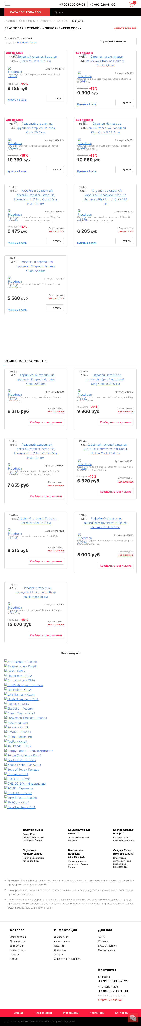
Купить (57, 98)
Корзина (103, 941)
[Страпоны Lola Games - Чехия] (70, 694)
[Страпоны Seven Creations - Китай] (70, 755)
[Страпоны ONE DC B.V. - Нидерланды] (70, 783)
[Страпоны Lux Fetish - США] (70, 689)
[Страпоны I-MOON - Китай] (70, 778)
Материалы (71, 1012)
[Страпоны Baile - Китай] (70, 670)
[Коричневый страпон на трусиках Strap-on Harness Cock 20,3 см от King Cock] (36, 379)
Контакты (122, 1012)
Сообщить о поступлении (46, 422)
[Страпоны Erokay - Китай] (70, 727)
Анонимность (62, 941)
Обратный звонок (110, 1000)
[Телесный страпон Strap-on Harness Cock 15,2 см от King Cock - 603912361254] (36, 58)
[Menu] (7, 4)
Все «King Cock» (26, 42)
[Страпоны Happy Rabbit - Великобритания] (70, 750)
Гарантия (59, 945)
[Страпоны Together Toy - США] (70, 807)
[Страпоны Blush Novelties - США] (70, 699)
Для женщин (18, 941)
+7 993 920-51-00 (102, 4)
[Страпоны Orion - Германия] (70, 736)
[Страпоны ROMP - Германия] (70, 788)
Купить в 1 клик (17, 99)
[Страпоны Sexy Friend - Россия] (70, 797)
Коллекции (97, 1012)
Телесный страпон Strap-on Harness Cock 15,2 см (34, 74)
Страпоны (46, 20)
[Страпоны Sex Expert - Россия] (70, 760)
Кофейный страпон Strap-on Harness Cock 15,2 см (34, 536)
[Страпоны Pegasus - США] (70, 703)
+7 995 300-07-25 (72, 4)
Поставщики (43, 1012)
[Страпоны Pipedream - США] (15, 72)
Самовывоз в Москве (67, 958)
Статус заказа (107, 950)
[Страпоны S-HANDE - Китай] (70, 792)
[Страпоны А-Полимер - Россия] (70, 661)
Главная (9, 20)
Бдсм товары (18, 950)
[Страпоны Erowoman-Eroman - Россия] (70, 717)
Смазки (14, 954)
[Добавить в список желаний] (63, 54)
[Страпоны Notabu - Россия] (70, 732)
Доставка (60, 950)
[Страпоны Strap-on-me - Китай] (70, 666)
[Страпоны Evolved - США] (70, 774)
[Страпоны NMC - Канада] (70, 722)
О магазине (61, 936)
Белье (13, 958)
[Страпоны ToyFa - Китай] (70, 741)
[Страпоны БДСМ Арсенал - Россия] (70, 685)
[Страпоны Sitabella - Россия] (70, 708)
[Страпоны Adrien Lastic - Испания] (70, 764)
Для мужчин (17, 945)
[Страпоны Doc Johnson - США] (70, 680)
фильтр (125, 28)
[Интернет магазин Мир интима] (37, 4)
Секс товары (27, 20)
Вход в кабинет (107, 945)
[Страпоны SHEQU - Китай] (70, 802)
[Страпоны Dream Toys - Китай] (70, 713)
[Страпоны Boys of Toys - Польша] (70, 769)
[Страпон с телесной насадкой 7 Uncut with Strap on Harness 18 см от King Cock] (36, 592)
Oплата (58, 954)
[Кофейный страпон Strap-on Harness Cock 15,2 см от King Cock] (36, 520)
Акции (101, 936)
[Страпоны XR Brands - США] (70, 746)
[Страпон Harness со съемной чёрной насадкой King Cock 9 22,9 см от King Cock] (105, 379)
